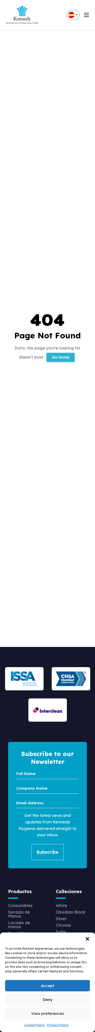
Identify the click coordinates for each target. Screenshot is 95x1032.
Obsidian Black (70, 912)
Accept (47, 985)
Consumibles (20, 905)
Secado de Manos (19, 914)
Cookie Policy (34, 1025)
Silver (61, 918)
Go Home (60, 357)
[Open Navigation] (86, 15)
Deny (47, 999)
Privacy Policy (57, 1025)
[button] (87, 938)
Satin (61, 931)
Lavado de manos (19, 924)
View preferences (47, 1013)
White (61, 905)
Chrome (63, 925)
